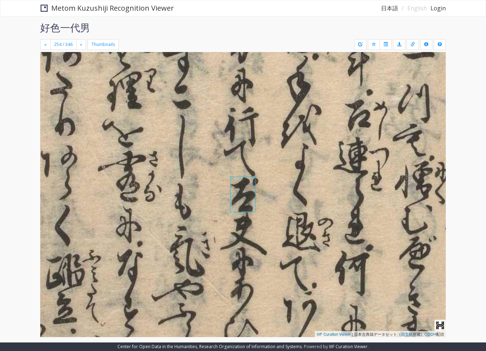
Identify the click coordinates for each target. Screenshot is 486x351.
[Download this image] (399, 44)
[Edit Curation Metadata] (360, 44)
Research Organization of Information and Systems (250, 347)
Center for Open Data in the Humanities (157, 347)
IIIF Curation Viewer (334, 334)
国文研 (407, 334)
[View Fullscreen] (48, 82)
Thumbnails (103, 44)
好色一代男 (65, 27)
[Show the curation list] (386, 44)
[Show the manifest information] (426, 44)
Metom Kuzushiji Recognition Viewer (112, 8)
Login (438, 8)
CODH (430, 334)
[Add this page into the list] (374, 44)
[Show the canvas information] (413, 44)
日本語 (389, 8)
